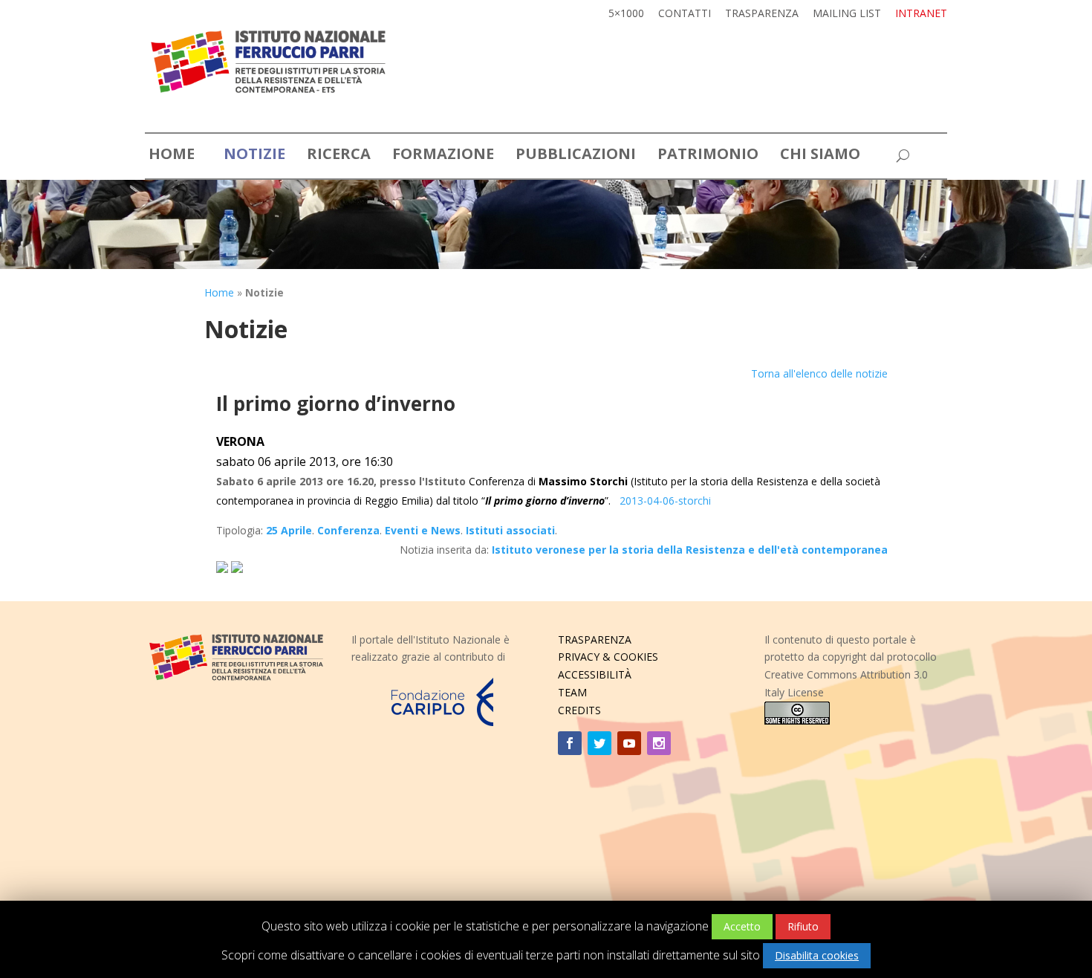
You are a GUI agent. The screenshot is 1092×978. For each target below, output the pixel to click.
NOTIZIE (254, 156)
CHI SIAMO (820, 156)
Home (219, 292)
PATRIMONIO (707, 156)
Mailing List (847, 14)
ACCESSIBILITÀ (594, 674)
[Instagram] (659, 743)
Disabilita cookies (817, 955)
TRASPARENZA (594, 639)
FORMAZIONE (443, 156)
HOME (172, 156)
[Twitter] (599, 743)
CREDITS (579, 710)
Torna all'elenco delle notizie (819, 373)
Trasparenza (762, 14)
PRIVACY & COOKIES (608, 657)
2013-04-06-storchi (665, 500)
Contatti (684, 14)
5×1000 (626, 14)
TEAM (572, 692)
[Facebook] (570, 743)
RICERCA (339, 156)
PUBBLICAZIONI (576, 156)
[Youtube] (629, 743)
